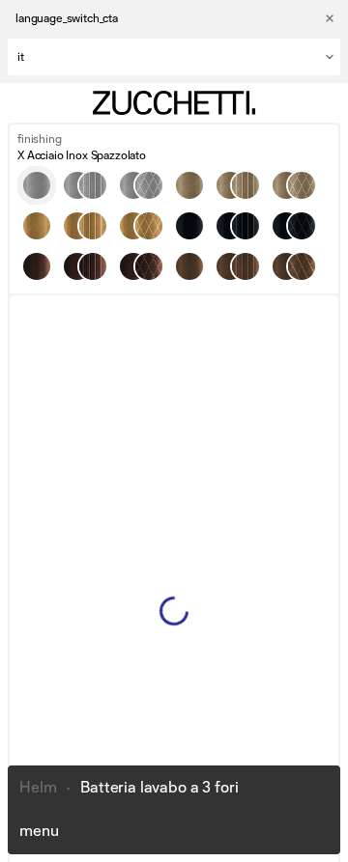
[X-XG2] (85, 185)
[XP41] (36, 226)
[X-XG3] (141, 185)
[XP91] (36, 266)
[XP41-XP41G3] (141, 226)
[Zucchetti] (174, 103)
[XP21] (189, 266)
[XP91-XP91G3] (141, 266)
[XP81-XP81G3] (294, 226)
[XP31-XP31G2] (238, 185)
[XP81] (189, 226)
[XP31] (189, 185)
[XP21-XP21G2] (238, 266)
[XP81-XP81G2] (238, 226)
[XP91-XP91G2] (85, 266)
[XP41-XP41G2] (85, 226)
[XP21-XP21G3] (294, 266)
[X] (36, 185)
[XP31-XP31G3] (294, 185)
